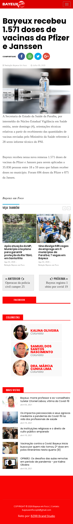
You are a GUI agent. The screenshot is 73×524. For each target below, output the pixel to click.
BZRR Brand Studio (43, 516)
